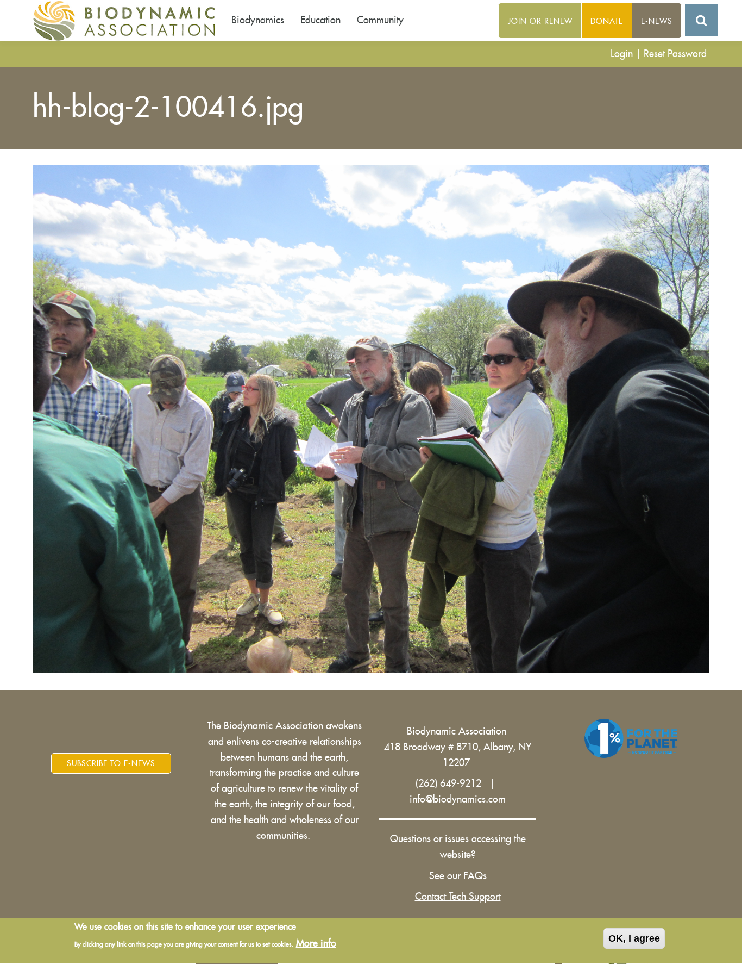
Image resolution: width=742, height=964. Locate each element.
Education (320, 20)
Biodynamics (257, 20)
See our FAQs (458, 876)
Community (380, 20)
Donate (606, 21)
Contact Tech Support (458, 896)
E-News (656, 21)
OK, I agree (634, 938)
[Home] (128, 20)
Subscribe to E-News (111, 763)
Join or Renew (540, 21)
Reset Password (675, 54)
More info (316, 944)
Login (622, 54)
